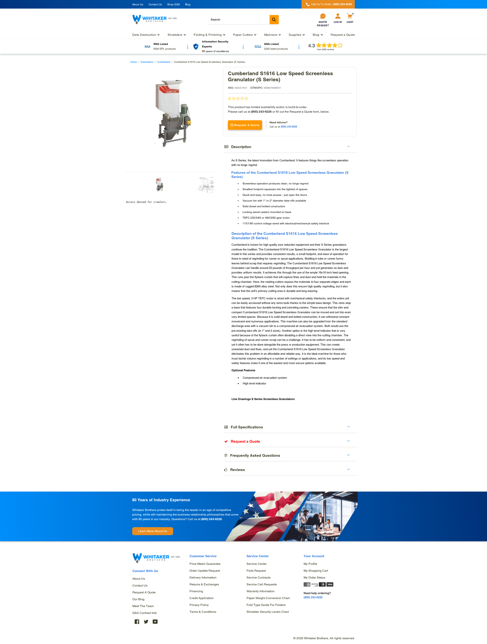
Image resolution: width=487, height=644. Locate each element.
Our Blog (138, 599)
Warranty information (261, 591)
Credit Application (201, 598)
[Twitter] (146, 621)
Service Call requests (262, 584)
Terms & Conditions (202, 612)
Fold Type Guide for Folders (266, 605)
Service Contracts (259, 577)
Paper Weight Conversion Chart (268, 598)
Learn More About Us (152, 531)
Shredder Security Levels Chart (268, 612)
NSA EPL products (165, 48)
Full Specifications (245, 427)
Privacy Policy (199, 605)
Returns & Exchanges (204, 584)
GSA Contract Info (144, 613)
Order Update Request (204, 570)
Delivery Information (202, 577)
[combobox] (243, 19)
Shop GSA (173, 4)
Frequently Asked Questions (253, 455)
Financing (196, 591)
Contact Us (155, 4)
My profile (310, 564)
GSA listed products (276, 48)
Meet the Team (143, 606)
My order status (314, 577)
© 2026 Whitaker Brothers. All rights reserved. (324, 638)
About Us (137, 4)
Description (239, 147)
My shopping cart (316, 570)
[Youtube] (155, 621)
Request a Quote (144, 592)
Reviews (236, 470)
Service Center (257, 564)
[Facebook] (137, 621)
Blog (187, 4)
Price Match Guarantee (204, 564)
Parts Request (256, 570)
